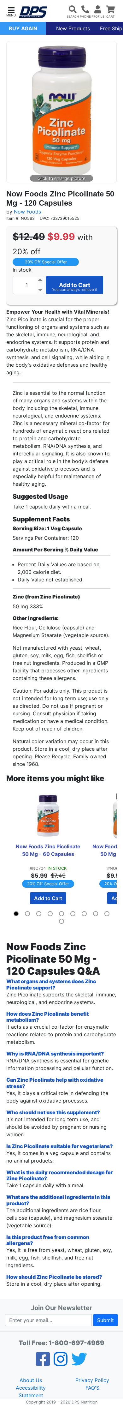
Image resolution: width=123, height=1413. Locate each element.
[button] (11, 11)
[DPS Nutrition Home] (33, 12)
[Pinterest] (60, 1363)
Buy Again (23, 28)
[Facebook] (43, 1363)
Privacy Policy (92, 1380)
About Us (31, 1380)
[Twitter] (79, 1363)
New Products (73, 28)
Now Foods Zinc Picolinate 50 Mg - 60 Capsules (49, 850)
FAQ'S (92, 1388)
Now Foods (27, 211)
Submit (105, 1320)
